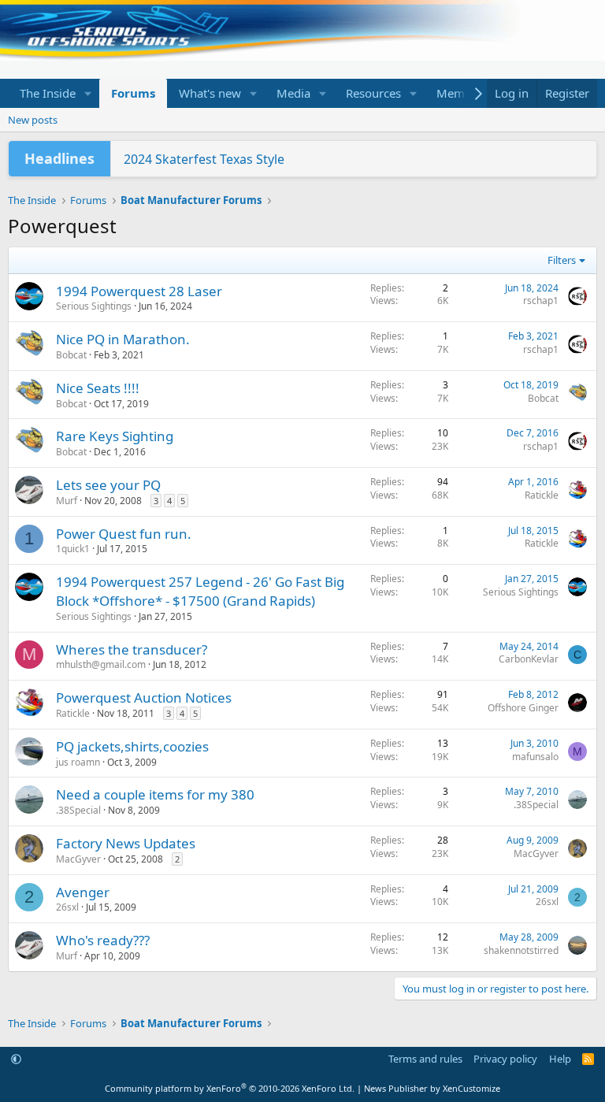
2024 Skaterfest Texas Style (204, 159)
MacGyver (78, 859)
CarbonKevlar (529, 659)
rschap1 (541, 300)
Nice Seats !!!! (97, 388)
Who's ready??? (103, 940)
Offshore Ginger (523, 707)
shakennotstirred (521, 950)
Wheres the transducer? (131, 649)
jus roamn (78, 762)
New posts (33, 120)
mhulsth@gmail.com (101, 664)
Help (560, 1059)
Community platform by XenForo (229, 1088)
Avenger (82, 892)
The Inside (48, 93)
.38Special (78, 810)
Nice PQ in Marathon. (123, 339)
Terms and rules (425, 1059)
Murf (66, 500)
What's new (210, 93)
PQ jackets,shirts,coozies (132, 746)
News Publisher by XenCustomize (432, 1088)
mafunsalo (535, 756)
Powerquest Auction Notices (144, 697)
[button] (88, 93)
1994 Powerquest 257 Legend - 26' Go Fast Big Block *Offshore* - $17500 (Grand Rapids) (200, 591)
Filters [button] (561, 260)
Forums (133, 93)
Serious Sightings (94, 306)
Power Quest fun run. (123, 534)
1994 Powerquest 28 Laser (139, 291)
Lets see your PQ (108, 485)
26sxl (67, 907)
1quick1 (73, 548)
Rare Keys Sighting (114, 436)
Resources (373, 93)
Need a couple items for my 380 (155, 794)
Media (293, 93)
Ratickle (542, 495)
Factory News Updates (125, 843)
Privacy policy (505, 1059)
